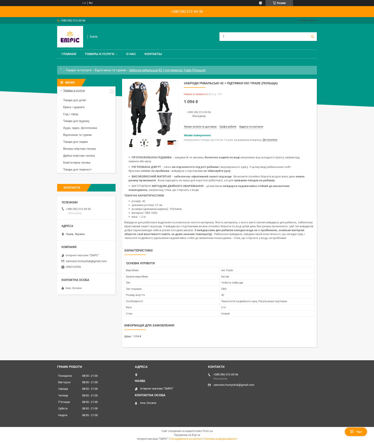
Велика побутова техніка (79, 148)
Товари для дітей (74, 100)
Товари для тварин (75, 141)
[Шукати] (312, 36)
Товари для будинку (76, 121)
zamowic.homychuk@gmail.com (86, 261)
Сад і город (70, 114)
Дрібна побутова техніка (79, 155)
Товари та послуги (78, 70)
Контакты (153, 54)
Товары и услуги (99, 54)
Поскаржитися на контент (186, 438)
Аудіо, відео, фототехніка (80, 128)
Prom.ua (208, 431)
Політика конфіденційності (220, 438)
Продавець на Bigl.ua (187, 435)
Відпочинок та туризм (110, 70)
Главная (68, 54)
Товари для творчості (77, 169)
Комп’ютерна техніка (76, 162)
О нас (131, 54)
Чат (359, 431)
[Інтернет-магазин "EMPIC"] (70, 36)
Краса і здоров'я (73, 107)
